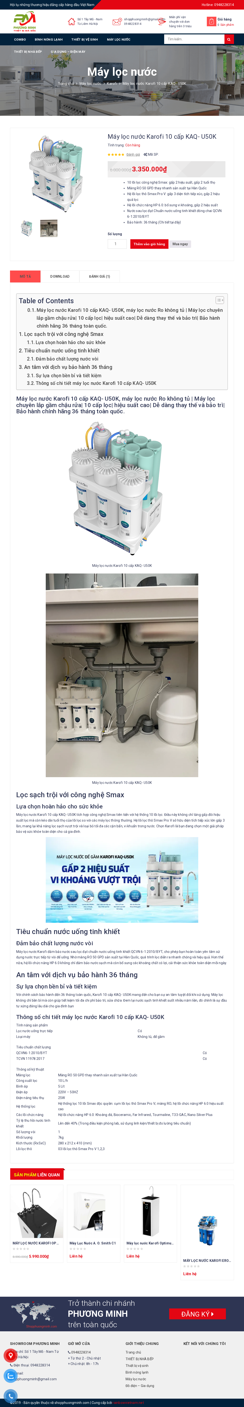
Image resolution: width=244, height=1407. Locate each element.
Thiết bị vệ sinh (84, 39)
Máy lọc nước (119, 39)
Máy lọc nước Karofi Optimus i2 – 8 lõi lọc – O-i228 (167, 1243)
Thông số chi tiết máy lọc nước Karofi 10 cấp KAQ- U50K (96, 383)
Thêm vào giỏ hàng (149, 244)
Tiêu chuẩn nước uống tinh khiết (62, 351)
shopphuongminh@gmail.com (144, 19)
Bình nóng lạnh (49, 39)
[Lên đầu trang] (235, 1392)
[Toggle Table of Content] (217, 300)
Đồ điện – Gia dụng (140, 1386)
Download (60, 276)
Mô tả (25, 276)
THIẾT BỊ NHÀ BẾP (28, 51)
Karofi (112, 83)
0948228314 (133, 24)
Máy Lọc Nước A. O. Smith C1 (93, 1243)
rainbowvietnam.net (128, 1403)
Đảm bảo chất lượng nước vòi (67, 359)
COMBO (20, 39)
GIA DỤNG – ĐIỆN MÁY (68, 51)
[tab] (25, 276)
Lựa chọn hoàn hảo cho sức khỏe (71, 342)
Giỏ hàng (225, 19)
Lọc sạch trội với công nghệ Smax (63, 334)
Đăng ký (196, 1314)
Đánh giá (133, 154)
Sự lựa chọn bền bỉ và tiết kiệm (68, 375)
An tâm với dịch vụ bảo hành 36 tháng (68, 367)
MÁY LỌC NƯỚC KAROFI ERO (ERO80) (213, 1261)
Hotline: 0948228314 (218, 5)
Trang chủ (66, 83)
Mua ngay (180, 244)
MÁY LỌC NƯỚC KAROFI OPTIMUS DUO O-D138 (51, 1243)
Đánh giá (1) (99, 276)
